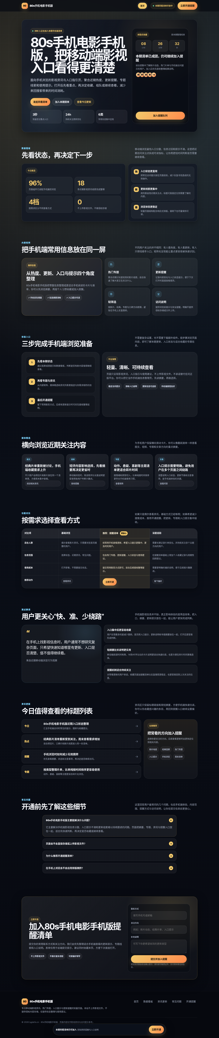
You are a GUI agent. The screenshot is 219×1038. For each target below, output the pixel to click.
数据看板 (148, 1001)
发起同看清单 (40, 101)
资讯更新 (162, 1001)
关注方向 (135, 923)
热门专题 (179, 749)
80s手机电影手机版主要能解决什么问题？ (68, 820)
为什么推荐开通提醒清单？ (60, 855)
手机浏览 (166, 756)
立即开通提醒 (187, 5)
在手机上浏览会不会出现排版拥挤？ (65, 868)
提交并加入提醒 (159, 959)
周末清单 (179, 756)
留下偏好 (158, 581)
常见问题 (176, 1001)
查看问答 (164, 483)
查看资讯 (67, 581)
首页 (142, 5)
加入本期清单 (62, 101)
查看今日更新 (84, 101)
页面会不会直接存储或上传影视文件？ (66, 843)
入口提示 (153, 756)
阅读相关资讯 (32, 483)
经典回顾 (166, 749)
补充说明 (135, 937)
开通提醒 (191, 1001)
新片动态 (153, 749)
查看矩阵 (119, 483)
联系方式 (135, 909)
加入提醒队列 (160, 115)
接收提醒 (75, 483)
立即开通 (109, 582)
